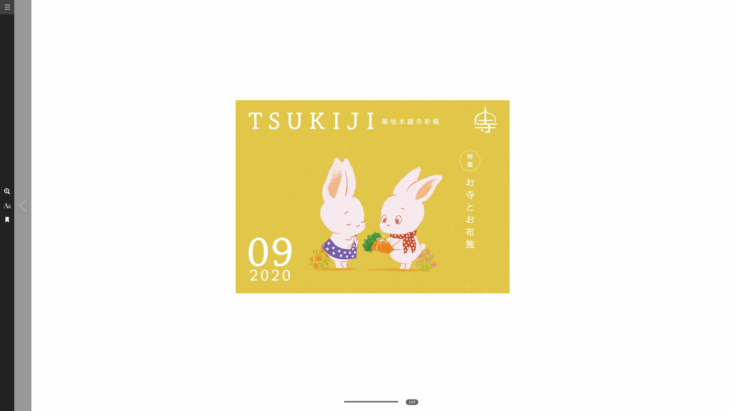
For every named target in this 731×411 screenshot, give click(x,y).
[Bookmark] (7, 220)
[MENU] (7, 7)
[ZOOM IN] (7, 191)
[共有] (721, 403)
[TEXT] (7, 205)
